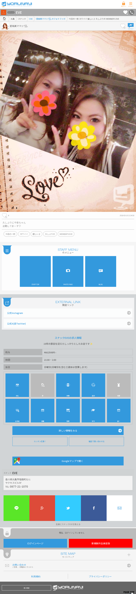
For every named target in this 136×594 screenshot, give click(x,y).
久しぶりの (50, 234)
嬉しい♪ (36, 234)
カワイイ (24, 234)
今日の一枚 (10, 234)
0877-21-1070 (19, 486)
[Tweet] (68, 508)
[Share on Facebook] (94, 508)
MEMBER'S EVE (66, 234)
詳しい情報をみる (68, 430)
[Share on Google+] (42, 508)
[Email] (119, 508)
